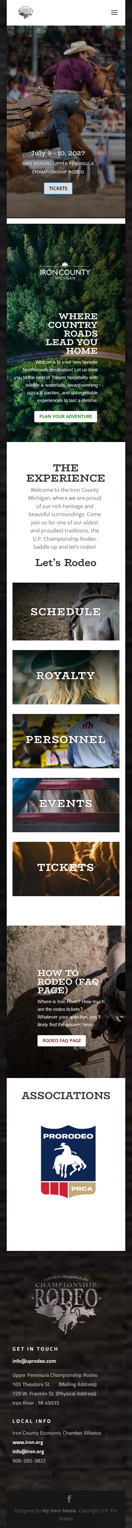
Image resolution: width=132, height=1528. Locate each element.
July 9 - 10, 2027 (58, 154)
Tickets (58, 189)
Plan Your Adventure (65, 416)
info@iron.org (28, 1451)
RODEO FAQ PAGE (62, 1040)
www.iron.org (27, 1442)
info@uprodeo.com (34, 1361)
